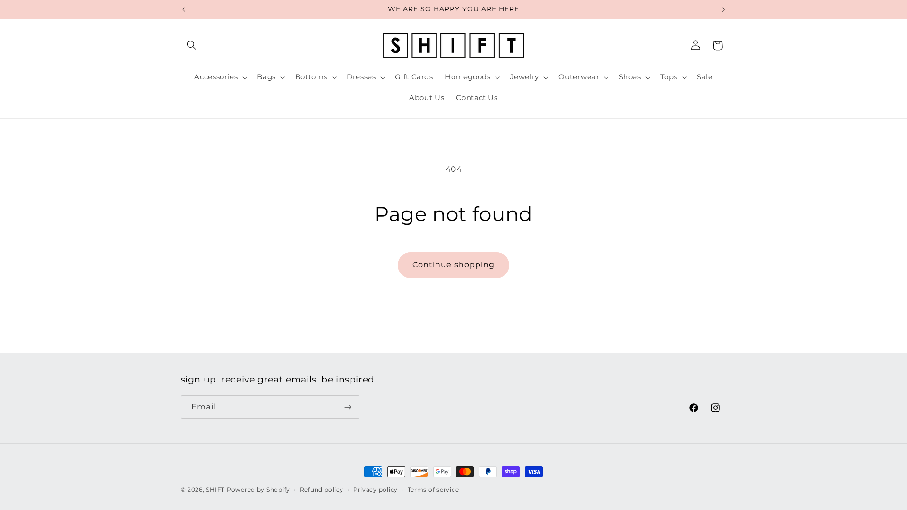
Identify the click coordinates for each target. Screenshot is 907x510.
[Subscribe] (348, 406)
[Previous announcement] (183, 9)
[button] (192, 45)
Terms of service (433, 489)
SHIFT (215, 489)
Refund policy (322, 489)
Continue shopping (453, 264)
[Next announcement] (723, 9)
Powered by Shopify (258, 489)
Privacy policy (375, 489)
